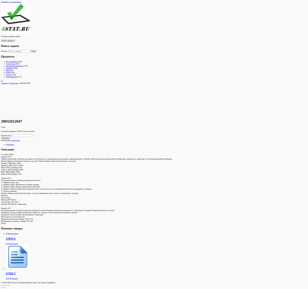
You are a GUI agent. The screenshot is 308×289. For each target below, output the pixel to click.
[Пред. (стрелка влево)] (2, 287)
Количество (6, 135)
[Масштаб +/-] (9, 285)
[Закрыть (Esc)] (2, 285)
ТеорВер (9, 68)
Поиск (33, 51)
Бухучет (9, 75)
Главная (4, 83)
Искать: (4, 51)
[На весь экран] (7, 285)
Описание (10, 144)
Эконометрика (12, 77)
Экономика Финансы (14, 66)
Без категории (11, 62)
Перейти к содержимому (11, 2)
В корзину (5, 138)
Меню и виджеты (8, 41)
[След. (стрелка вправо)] (4, 287)
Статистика (10, 64)
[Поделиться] (4, 285)
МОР (8, 70)
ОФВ (8, 72)
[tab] (156, 144)
